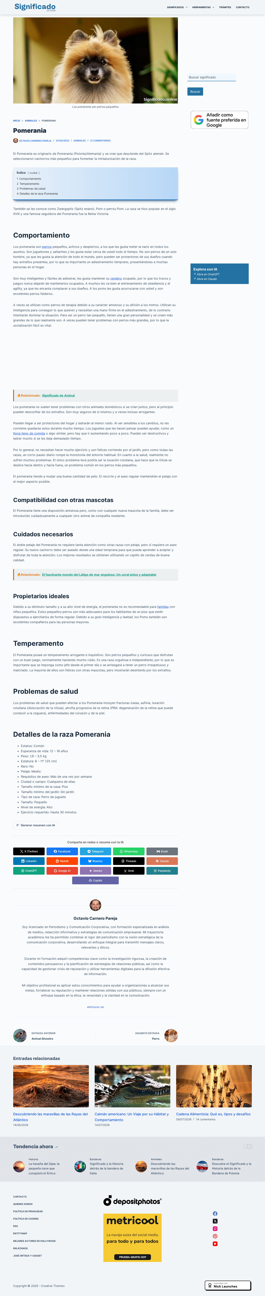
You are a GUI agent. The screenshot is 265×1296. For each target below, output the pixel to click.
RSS (15, 1226)
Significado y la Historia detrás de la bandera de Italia (106, 1168)
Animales (80, 140)
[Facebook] (215, 1213)
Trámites (225, 7)
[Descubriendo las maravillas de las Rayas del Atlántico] (51, 1086)
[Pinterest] (215, 1236)
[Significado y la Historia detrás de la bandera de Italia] (80, 1166)
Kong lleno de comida (29, 433)
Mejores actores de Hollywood (34, 1241)
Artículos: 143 (95, 1007)
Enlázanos (20, 1248)
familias (163, 607)
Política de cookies (26, 1218)
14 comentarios (205, 1119)
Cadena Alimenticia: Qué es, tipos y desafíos (213, 1114)
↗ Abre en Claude (205, 279)
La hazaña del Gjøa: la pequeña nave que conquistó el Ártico (44, 1168)
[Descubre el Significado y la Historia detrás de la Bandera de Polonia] (202, 1166)
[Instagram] (215, 1228)
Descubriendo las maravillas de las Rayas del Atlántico (170, 1168)
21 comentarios (100, 140)
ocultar (33, 172)
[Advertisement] (95, 361)
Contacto (242, 7)
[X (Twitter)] (215, 1221)
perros (47, 247)
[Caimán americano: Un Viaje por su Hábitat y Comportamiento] (132, 1086)
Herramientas (201, 7)
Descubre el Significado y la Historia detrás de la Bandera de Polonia (231, 1168)
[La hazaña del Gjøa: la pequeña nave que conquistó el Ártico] (19, 1166)
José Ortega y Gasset (27, 1255)
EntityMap (20, 1233)
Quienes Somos (23, 1204)
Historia (33, 1159)
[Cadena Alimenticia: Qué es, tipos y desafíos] (214, 1086)
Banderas (95, 1159)
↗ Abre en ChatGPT (206, 274)
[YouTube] (215, 1243)
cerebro (116, 278)
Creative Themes (53, 1286)
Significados (175, 7)
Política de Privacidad (28, 1211)
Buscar (195, 91)
